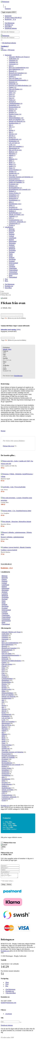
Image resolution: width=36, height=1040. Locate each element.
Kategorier (8, 16)
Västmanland (13, 272)
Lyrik (12, 144)
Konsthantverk (15, 139)
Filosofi (12, 91)
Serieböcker (14, 196)
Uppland (11, 265)
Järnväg (13, 134)
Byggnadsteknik (15, 75)
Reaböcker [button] (6, 568)
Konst (12, 137)
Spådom (12, 211)
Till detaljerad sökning (9, 43)
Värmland (12, 266)
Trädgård (13, 216)
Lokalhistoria (9, 227)
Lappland (12, 247)
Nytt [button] (6, 564)
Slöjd (12, 205)
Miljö (11, 161)
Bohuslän (12, 230)
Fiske (12, 92)
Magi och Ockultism (16, 146)
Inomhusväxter (15, 123)
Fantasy (12, 87)
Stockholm (12, 259)
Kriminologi (14, 141)
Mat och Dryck (15, 150)
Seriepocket (13, 198)
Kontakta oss (9, 25)
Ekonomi (13, 82)
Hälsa (12, 116)
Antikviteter (14, 58)
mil (11, 157)
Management (14, 148)
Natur (12, 168)
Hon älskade (27, 521)
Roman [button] (3, 431)
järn (11, 132)
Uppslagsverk (14, 223)
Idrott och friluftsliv (16, 119)
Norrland (11, 252)
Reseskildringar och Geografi (20, 189)
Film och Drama (15, 89)
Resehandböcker (15, 187)
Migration (13, 153)
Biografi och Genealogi (18, 73)
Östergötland (13, 277)
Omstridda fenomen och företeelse (21, 177)
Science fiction (15, 193)
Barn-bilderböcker (16, 69)
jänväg (12, 130)
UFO (11, 218)
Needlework (14, 173)
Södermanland (13, 263)
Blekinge (11, 229)
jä (10, 128)
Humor (12, 110)
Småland (11, 257)
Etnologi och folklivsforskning (20, 85)
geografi (12, 101)
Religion (13, 186)
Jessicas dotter (26, 511)
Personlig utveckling (16, 180)
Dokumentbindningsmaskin (18, 80)
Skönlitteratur (15, 204)
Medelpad (12, 248)
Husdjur (12, 112)
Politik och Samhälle (16, 182)
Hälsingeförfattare (16, 118)
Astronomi (13, 64)
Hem (2, 291)
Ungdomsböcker (16, 220)
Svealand (12, 261)
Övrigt (12, 225)
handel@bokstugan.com (8, 1002)
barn (11, 66)
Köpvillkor (8, 26)
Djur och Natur (15, 78)
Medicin (13, 152)
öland (10, 275)
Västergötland (13, 270)
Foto (11, 98)
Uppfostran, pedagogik (17, 222)
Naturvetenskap (15, 170)
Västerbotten (13, 268)
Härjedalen (12, 243)
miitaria (12, 155)
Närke (11, 254)
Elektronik (13, 84)
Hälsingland (12, 241)
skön (11, 202)
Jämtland (11, 245)
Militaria (13, 159)
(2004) (10, 329)
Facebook (8, 1014)
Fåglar (12, 100)
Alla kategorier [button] (6, 628)
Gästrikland (12, 238)
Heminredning (14, 107)
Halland (11, 239)
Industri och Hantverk (17, 121)
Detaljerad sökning (11, 28)
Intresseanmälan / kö (12, 315)
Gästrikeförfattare (15, 103)
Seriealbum (14, 195)
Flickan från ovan (8, 446)
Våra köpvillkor (11, 993)
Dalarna (12, 76)
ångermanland (13, 273)
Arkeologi (13, 60)
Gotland (11, 236)
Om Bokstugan (9, 23)
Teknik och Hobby (16, 214)
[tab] (18, 564)
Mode (12, 162)
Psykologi (13, 184)
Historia (13, 109)
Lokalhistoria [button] (5, 572)
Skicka (9, 884)
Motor (12, 164)
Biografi (13, 71)
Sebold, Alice (7, 349)
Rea (6, 986)
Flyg (12, 96)
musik (12, 166)
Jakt (12, 127)
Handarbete (14, 105)
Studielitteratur (15, 213)
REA (6, 281)
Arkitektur (13, 62)
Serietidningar (14, 200)
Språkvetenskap (15, 209)
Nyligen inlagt (13, 17)
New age (13, 175)
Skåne (11, 256)
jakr (11, 125)
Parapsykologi (14, 179)
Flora (12, 94)
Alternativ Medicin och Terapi (19, 57)
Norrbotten (12, 250)
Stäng (3, 846)
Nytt (6, 279)
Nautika (12, 171)
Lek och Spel (14, 143)
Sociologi (13, 207)
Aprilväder (22, 487)
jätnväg (12, 135)
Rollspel (12, 191)
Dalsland (11, 234)
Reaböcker (10, 19)
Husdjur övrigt (15, 114)
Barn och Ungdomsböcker (19, 67)
